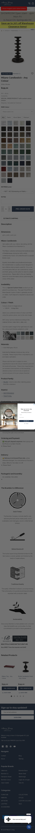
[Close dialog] (34, 404)
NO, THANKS (26, 423)
